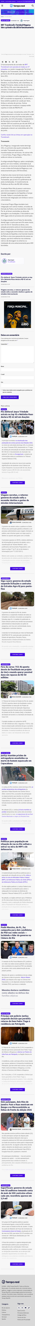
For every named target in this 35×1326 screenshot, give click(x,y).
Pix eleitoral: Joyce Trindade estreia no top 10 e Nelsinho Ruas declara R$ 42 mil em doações (16, 279)
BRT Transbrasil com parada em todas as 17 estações (15, 67)
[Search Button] (33, 5)
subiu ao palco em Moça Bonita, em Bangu (18, 1170)
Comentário (4, 344)
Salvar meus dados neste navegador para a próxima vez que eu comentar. (17, 391)
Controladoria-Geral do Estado (11, 1231)
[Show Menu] (2, 5)
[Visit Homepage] (17, 5)
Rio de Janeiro (8, 16)
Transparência (6, 578)
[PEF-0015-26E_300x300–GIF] (17, 314)
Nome (2, 366)
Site (2, 382)
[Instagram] (22, 1307)
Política (4, 409)
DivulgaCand (19, 454)
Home (2, 16)
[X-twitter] (19, 1307)
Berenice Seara (6, 1099)
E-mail (2, 374)
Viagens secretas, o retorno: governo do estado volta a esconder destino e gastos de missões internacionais (16, 292)
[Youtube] (25, 1307)
